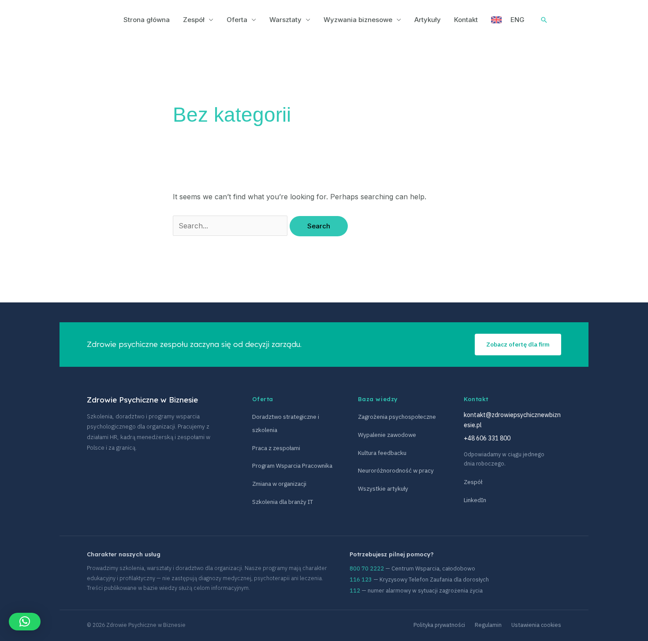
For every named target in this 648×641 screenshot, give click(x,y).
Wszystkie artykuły (383, 488)
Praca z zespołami (276, 448)
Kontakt (466, 19)
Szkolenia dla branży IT (282, 502)
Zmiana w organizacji (279, 484)
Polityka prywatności (439, 624)
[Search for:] (231, 225)
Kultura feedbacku (382, 453)
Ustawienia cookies (536, 624)
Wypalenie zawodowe (387, 435)
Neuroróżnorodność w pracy (396, 470)
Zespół (194, 19)
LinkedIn (475, 500)
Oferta (237, 19)
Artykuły (427, 19)
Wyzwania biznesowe (358, 19)
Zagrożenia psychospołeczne (397, 417)
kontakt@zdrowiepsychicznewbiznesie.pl (512, 420)
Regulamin (488, 624)
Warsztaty (285, 19)
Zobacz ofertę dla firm (518, 344)
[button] (25, 621)
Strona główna (146, 19)
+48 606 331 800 (487, 438)
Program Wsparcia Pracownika (292, 466)
